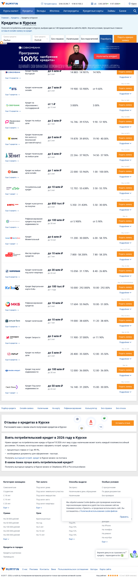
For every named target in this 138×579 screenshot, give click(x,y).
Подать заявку (125, 71)
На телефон (107, 529)
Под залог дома (43, 487)
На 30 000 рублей (11, 518)
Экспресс (73, 487)
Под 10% (72, 527)
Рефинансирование (72, 408)
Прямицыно (8, 556)
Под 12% (72, 531)
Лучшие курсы (50, 3)
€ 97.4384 (114, 3)
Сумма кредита (10, 36)
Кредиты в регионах (12, 553)
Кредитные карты (93, 10)
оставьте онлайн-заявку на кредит (16, 30)
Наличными (72, 38)
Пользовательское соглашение (73, 569)
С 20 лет (7, 503)
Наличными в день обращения (82, 491)
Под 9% (72, 523)
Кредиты (28, 10)
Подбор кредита (8, 408)
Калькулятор (91, 408)
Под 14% (72, 534)
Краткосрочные (43, 518)
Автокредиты (71, 10)
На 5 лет (40, 527)
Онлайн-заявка (26, 408)
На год (39, 523)
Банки (122, 10)
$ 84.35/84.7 (64, 3)
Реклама (34, 569)
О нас (24, 569)
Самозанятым (9, 487)
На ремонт (106, 533)
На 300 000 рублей (11, 534)
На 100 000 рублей (11, 527)
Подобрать (106, 38)
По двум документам (111, 491)
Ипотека (54, 10)
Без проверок (108, 495)
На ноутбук (107, 537)
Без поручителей (89, 38)
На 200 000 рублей (11, 531)
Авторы (94, 569)
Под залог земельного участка (49, 491)
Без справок (57, 38)
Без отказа (121, 408)
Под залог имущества (46, 495)
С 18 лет (7, 495)
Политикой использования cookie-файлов (98, 511)
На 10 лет (40, 531)
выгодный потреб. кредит (27, 457)
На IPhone (106, 525)
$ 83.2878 (103, 3)
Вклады (41, 10)
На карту (56, 408)
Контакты (44, 569)
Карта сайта (105, 569)
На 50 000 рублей (11, 523)
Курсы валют (10, 10)
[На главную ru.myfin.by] (10, 569)
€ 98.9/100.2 (77, 3)
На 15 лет (40, 534)
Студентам (8, 491)
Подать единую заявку (125, 39)
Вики (53, 569)
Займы (111, 10)
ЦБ (95, 3)
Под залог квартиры (45, 503)
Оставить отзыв (123, 423)
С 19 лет (7, 499)
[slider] (1, 42)
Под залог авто (43, 499)
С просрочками (108, 487)
